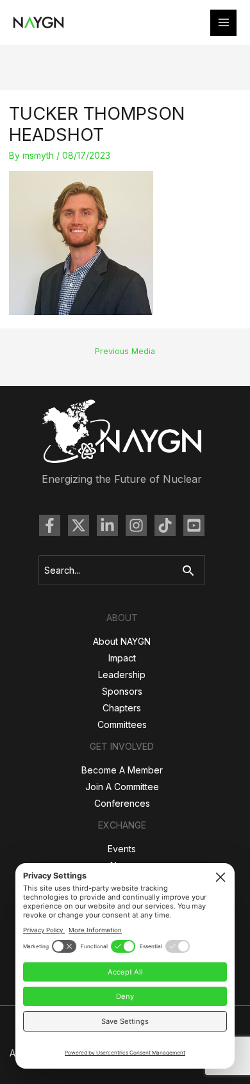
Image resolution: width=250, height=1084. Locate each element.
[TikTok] (165, 525)
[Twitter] (78, 525)
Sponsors (122, 691)
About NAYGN (122, 641)
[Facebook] (49, 525)
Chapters (122, 707)
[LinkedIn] (107, 525)
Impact (122, 657)
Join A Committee (122, 786)
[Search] (191, 570)
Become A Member (122, 769)
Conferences (122, 803)
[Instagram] (136, 525)
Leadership (122, 674)
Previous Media (125, 351)
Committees (122, 724)
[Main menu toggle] (223, 22)
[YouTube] (193, 525)
